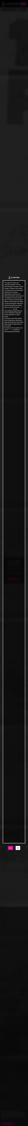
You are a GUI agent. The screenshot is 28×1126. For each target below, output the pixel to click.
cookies (10, 329)
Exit (18, 848)
